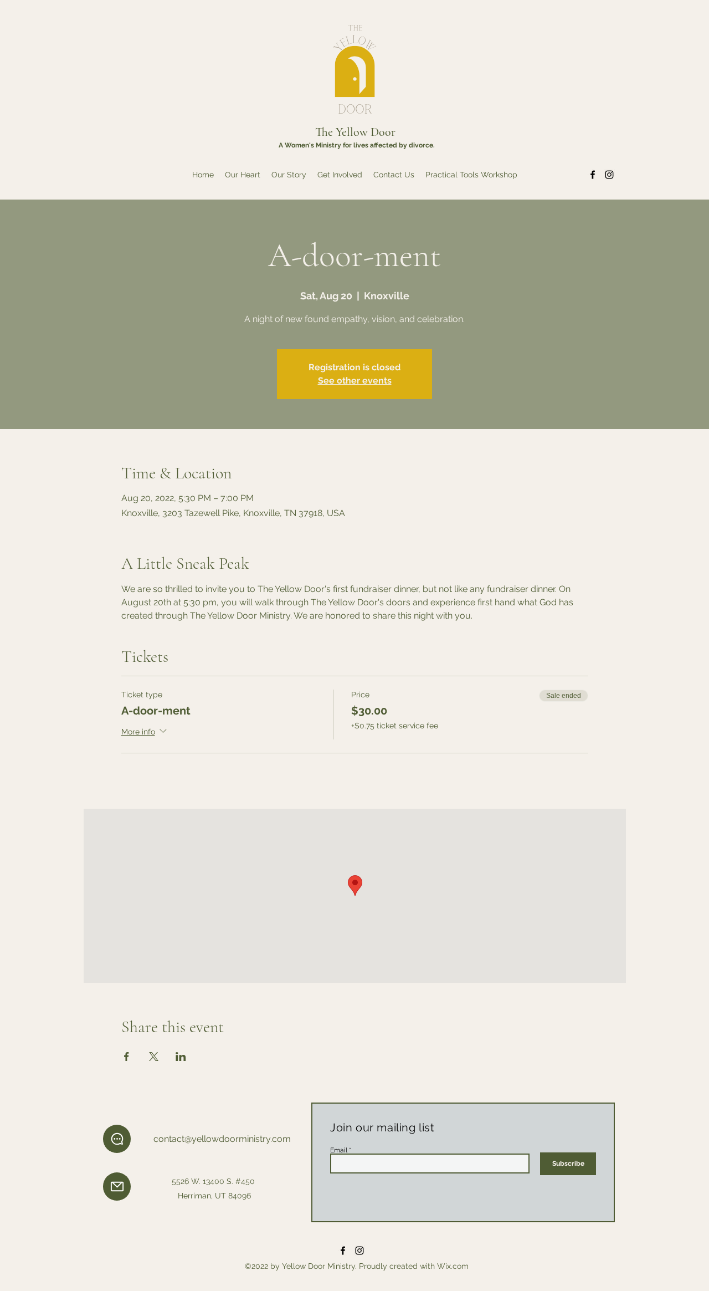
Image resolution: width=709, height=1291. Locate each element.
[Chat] (117, 1139)
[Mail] (117, 1186)
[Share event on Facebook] (126, 1056)
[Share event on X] (153, 1056)
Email (338, 1150)
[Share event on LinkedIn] (181, 1056)
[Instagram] (609, 174)
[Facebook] (592, 174)
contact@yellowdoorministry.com (222, 1139)
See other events (355, 380)
